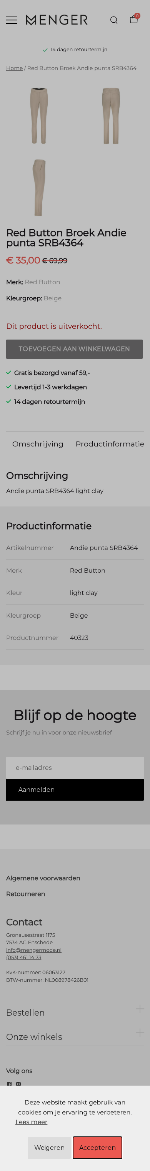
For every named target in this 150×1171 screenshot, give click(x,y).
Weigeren (49, 1147)
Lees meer (31, 1122)
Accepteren (97, 1147)
